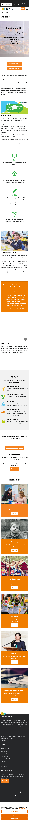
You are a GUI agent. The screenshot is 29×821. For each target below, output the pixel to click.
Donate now (14, 469)
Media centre (4, 763)
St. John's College (5, 753)
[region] (14, 811)
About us (6, 12)
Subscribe (5, 781)
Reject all (14, 815)
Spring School (4, 751)
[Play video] (14, 107)
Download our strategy (14, 63)
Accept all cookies (14, 818)
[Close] (27, 804)
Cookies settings (14, 811)
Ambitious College (5, 748)
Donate (22, 8)
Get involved (4, 766)
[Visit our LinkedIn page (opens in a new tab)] (13, 792)
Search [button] (24, 3)
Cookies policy (22, 808)
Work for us (3, 761)
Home (2, 12)
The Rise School (5, 756)
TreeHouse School (5, 758)
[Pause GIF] (25, 339)
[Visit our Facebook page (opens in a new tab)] (9, 792)
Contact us (3, 740)
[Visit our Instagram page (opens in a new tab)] (16, 792)
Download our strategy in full (14, 448)
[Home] (7, 7)
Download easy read (14, 68)
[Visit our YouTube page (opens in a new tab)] (20, 792)
